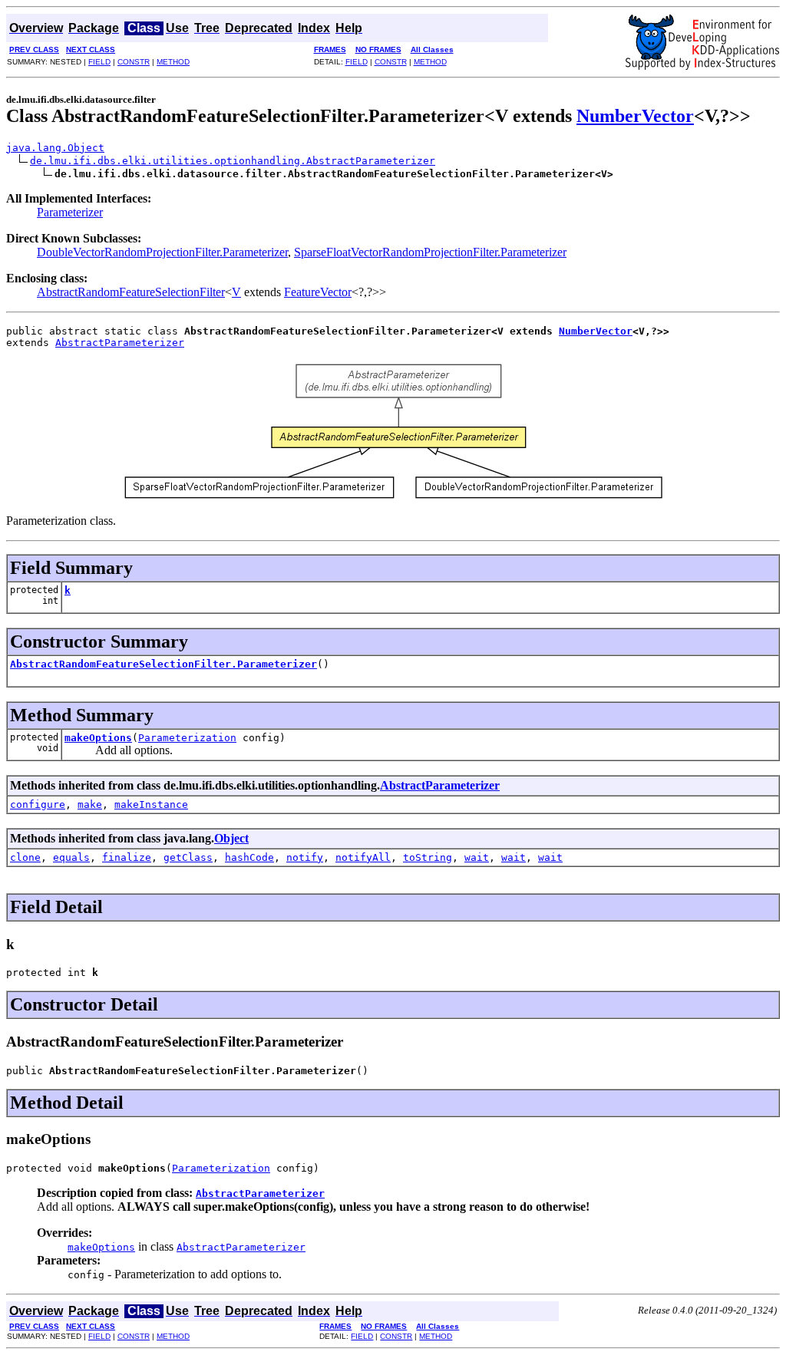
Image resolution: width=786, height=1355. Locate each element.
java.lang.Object (55, 147)
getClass (188, 857)
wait (476, 857)
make (90, 804)
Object (231, 838)
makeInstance (151, 804)
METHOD (173, 62)
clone (25, 857)
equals (71, 857)
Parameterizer (70, 212)
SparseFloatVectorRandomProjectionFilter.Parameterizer (430, 252)
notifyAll (363, 857)
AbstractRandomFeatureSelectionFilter (131, 291)
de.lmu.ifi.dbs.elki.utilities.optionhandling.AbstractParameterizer (232, 160)
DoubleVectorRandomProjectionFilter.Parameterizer (162, 252)
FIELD (99, 62)
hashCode (249, 857)
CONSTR (133, 62)
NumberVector (635, 116)
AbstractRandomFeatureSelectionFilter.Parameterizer (163, 664)
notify (304, 857)
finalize (126, 857)
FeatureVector (318, 291)
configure (37, 804)
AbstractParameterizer (119, 342)
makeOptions (98, 737)
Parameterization (187, 737)
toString (427, 857)
